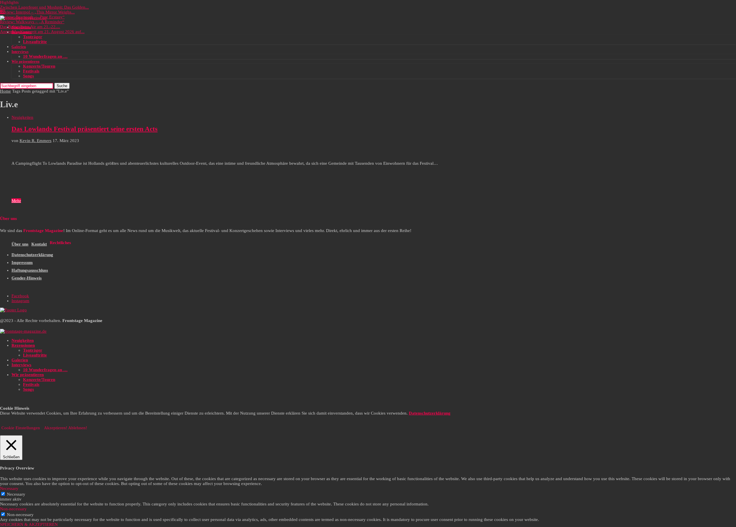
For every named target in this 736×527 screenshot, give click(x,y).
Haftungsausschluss (30, 270)
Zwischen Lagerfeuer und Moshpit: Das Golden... (44, 7)
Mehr (16, 200)
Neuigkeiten (21, 27)
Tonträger (32, 37)
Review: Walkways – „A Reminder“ (32, 22)
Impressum (22, 262)
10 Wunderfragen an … (45, 56)
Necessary (16, 494)
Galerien (19, 47)
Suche (62, 86)
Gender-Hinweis (27, 278)
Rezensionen (22, 32)
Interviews (20, 51)
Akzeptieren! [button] (55, 428)
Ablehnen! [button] (77, 428)
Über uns (20, 244)
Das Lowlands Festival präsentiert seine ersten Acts (85, 129)
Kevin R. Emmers (35, 140)
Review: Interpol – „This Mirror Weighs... (37, 12)
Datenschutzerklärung (32, 254)
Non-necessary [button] (13, 509)
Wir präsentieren (25, 61)
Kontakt (39, 244)
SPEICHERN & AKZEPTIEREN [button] (29, 524)
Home (5, 91)
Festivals (31, 71)
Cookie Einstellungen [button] (20, 428)
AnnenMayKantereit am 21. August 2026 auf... (42, 31)
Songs (28, 76)
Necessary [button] (9, 488)
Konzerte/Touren (39, 66)
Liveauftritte (35, 41)
